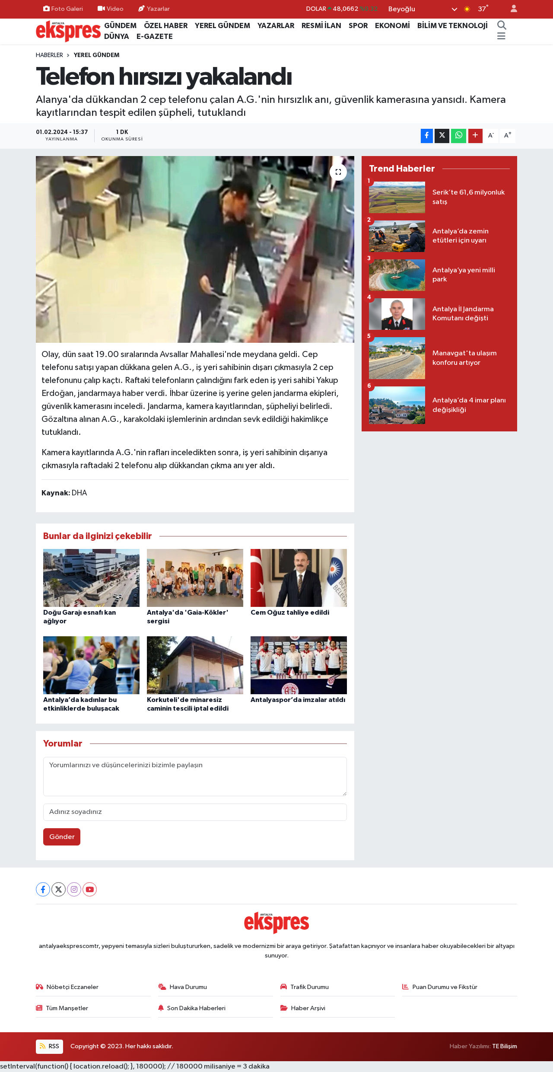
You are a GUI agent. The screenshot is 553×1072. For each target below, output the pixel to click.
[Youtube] (90, 889)
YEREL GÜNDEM (222, 25)
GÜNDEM (120, 25)
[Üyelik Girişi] (510, 9)
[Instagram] (74, 889)
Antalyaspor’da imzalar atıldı (298, 699)
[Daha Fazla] (475, 136)
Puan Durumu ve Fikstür (445, 987)
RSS (53, 1046)
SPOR (358, 25)
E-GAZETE (155, 36)
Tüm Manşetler (67, 1008)
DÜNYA (116, 36)
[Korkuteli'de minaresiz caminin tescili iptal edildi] (195, 665)
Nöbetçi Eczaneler (73, 987)
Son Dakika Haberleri (196, 1008)
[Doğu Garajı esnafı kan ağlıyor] (91, 577)
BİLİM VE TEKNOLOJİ (452, 25)
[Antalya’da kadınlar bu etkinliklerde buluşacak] (91, 665)
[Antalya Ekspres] (68, 31)
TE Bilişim (504, 1046)
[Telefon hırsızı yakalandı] (195, 249)
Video (115, 9)
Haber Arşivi (308, 1008)
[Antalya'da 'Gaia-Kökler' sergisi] (195, 577)
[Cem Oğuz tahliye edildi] (299, 577)
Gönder (62, 837)
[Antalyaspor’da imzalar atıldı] (299, 665)
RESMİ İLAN (321, 25)
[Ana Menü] (501, 36)
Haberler (49, 55)
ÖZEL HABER (166, 25)
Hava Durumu (188, 987)
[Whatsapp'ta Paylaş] (458, 136)
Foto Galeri (67, 9)
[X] (58, 889)
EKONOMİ (392, 25)
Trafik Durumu (309, 987)
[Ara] (501, 26)
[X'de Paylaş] (442, 136)
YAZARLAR (275, 25)
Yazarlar (158, 9)
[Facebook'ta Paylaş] (427, 136)
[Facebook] (43, 889)
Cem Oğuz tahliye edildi (290, 612)
